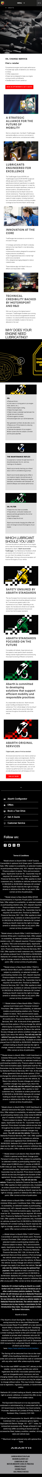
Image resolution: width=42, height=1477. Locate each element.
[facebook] (5, 845)
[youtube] (18, 845)
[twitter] (9, 845)
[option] (21, 32)
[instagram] (14, 845)
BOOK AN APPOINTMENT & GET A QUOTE (19, 87)
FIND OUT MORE (14, 776)
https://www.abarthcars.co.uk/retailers (23, 1348)
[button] (21, 787)
